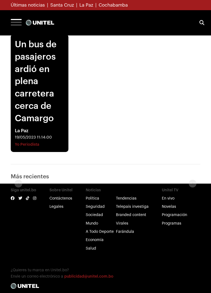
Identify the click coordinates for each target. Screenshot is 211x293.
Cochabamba (113, 5)
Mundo (92, 223)
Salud (91, 248)
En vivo (168, 198)
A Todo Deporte (100, 232)
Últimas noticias (28, 5)
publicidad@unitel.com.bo (88, 276)
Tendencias (126, 198)
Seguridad (95, 207)
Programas (171, 223)
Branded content (131, 215)
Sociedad (94, 215)
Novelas (169, 207)
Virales (122, 223)
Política (92, 198)
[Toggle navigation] (16, 23)
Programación (174, 215)
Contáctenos (60, 198)
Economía (95, 240)
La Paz (86, 5)
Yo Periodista (27, 144)
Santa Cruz (62, 5)
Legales (56, 207)
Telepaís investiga (132, 207)
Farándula (125, 232)
